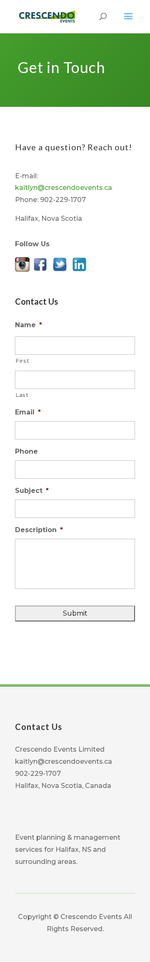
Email (28, 412)
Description (39, 530)
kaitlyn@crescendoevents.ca (63, 188)
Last (22, 394)
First (22, 360)
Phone (26, 451)
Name (28, 325)
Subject (32, 491)
